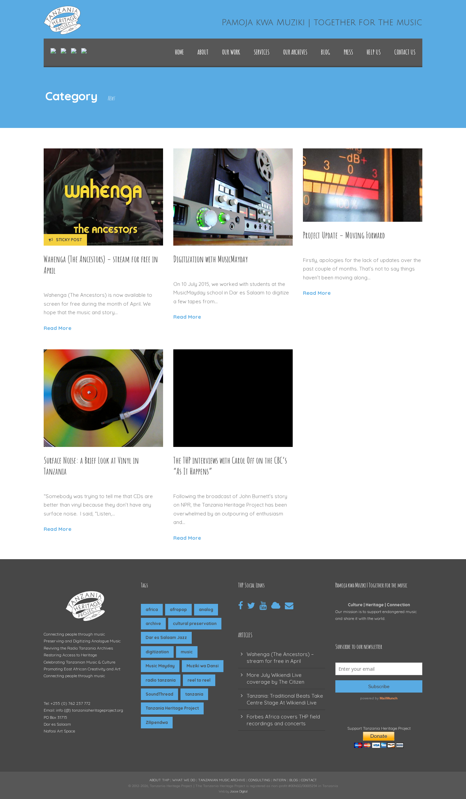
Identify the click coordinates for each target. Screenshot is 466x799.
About (203, 52)
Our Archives (295, 52)
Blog (325, 52)
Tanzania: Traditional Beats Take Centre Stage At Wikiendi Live (285, 699)
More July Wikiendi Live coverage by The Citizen (275, 678)
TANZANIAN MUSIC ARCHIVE (221, 780)
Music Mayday (160, 665)
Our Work (231, 52)
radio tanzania (161, 680)
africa (152, 609)
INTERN (279, 780)
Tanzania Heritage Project (172, 708)
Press (348, 52)
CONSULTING (259, 780)
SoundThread (159, 694)
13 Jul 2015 (190, 271)
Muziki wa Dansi (203, 665)
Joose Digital (239, 791)
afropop (178, 609)
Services (262, 52)
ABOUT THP (159, 780)
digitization (157, 651)
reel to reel (199, 680)
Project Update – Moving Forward (344, 235)
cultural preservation (195, 623)
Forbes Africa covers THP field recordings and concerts (283, 720)
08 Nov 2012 (192, 483)
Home (179, 52)
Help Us (374, 52)
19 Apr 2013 (61, 483)
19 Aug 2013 (321, 247)
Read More (57, 328)
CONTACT (309, 780)
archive (153, 623)
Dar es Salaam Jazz (166, 637)
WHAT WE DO (183, 780)
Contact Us (405, 52)
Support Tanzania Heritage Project (379, 728)
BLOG (293, 780)
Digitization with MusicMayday (210, 259)
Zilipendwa (157, 722)
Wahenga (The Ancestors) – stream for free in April (280, 657)
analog (206, 609)
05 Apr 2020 (63, 282)
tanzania (194, 694)
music (187, 651)
